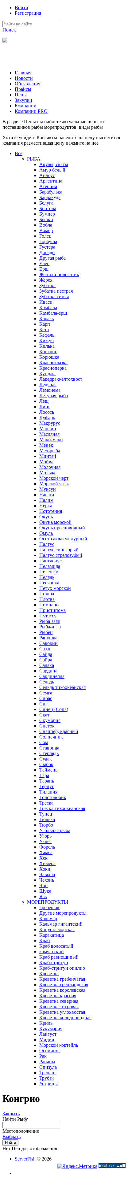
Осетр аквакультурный (63, 538)
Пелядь (46, 577)
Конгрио (48, 351)
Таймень (48, 769)
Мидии (46, 1039)
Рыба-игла (50, 626)
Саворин (48, 643)
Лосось (46, 412)
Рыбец (46, 632)
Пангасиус (50, 560)
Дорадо (47, 252)
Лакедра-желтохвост (60, 379)
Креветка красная (57, 995)
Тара (44, 775)
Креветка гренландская (63, 984)
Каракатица (51, 935)
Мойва (46, 461)
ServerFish (25, 1158)
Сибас (45, 698)
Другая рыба (52, 258)
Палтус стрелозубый (60, 555)
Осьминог (49, 1050)
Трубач (46, 1078)
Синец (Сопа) (53, 709)
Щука (45, 891)
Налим (46, 500)
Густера (47, 247)
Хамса (45, 852)
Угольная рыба (54, 830)
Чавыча (47, 874)
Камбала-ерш (53, 313)
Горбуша (48, 241)
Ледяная (47, 384)
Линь (44, 406)
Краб (44, 940)
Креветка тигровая (59, 1006)
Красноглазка (53, 362)
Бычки (46, 219)
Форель (47, 847)
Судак (45, 758)
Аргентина (50, 180)
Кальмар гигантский (61, 924)
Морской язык (54, 483)
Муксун (47, 489)
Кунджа (47, 373)
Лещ (44, 401)
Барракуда (49, 197)
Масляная (49, 434)
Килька (47, 346)
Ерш (44, 269)
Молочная (49, 467)
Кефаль (46, 335)
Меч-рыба (49, 450)
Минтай (47, 456)
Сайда (45, 654)
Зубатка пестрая (56, 291)
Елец (44, 263)
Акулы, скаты (53, 164)
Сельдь (46, 681)
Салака (46, 665)
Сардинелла (51, 676)
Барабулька (50, 191)
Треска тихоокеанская (62, 808)
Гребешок (49, 907)
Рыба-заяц (49, 621)
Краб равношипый (59, 957)
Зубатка (47, 285)
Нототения (50, 511)
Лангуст (47, 1034)
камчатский (51, 951)
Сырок (46, 764)
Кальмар (48, 918)
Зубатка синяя (54, 296)
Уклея (45, 841)
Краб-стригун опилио (62, 968)
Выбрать (11, 1136)
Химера (47, 863)
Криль (45, 1023)
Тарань (46, 780)
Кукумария (50, 1028)
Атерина (48, 186)
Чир (43, 885)
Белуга (46, 202)
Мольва (47, 472)
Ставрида (49, 747)
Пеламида (49, 566)
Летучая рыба (53, 395)
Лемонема (49, 390)
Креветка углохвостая (62, 1012)
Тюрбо (46, 824)
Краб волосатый (56, 946)
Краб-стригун (53, 962)
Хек (43, 858)
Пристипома (52, 610)
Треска (46, 802)
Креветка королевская (62, 990)
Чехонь (46, 880)
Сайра (45, 659)
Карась (46, 318)
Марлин (47, 428)
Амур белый (52, 169)
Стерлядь (49, 753)
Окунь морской (55, 522)
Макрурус (49, 423)
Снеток (47, 725)
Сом (43, 742)
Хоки (44, 869)
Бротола (47, 208)
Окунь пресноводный (62, 527)
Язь (43, 896)
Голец (45, 236)
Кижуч (46, 340)
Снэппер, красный (58, 731)
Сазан (45, 648)
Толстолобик (52, 797)
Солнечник (51, 736)
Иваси (45, 302)
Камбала (48, 307)
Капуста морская (57, 929)
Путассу (47, 615)
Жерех (45, 280)
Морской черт (53, 478)
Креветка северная (58, 1001)
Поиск (9, 29)
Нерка (45, 505)
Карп (44, 324)
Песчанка (49, 582)
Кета (44, 329)
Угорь (45, 836)
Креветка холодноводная (65, 1017)
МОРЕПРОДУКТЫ (47, 902)
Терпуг (46, 786)
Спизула (48, 1067)
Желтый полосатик (59, 274)
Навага (46, 494)
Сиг (43, 703)
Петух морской (55, 588)
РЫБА (34, 158)
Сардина (48, 670)
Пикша (46, 593)
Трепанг (47, 1072)
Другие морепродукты (63, 913)
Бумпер (47, 214)
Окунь (46, 516)
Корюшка (49, 357)
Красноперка (53, 368)
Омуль (46, 533)
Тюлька (47, 819)
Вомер (46, 230)
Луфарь (47, 417)
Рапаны (47, 1061)
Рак (43, 1056)
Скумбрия (49, 720)
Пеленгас (49, 571)
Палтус (46, 544)
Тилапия (48, 791)
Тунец (45, 813)
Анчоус (47, 175)
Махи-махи (51, 439)
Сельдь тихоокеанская (62, 687)
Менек (46, 445)
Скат (44, 714)
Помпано (49, 604)
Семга (45, 692)
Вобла (45, 225)
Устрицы (48, 1083)
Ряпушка (48, 637)
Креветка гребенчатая (62, 979)
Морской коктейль (58, 1045)
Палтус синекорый (59, 549)
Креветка (49, 973)
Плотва (47, 599)
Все (18, 153)
